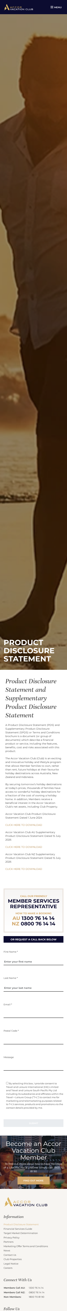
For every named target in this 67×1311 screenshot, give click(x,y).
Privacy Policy (11, 1237)
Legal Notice (11, 1263)
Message (9, 1057)
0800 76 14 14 (36, 1292)
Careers (8, 1267)
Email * (8, 1004)
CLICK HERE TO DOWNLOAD (23, 825)
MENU (58, 7)
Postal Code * (11, 1030)
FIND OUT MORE (33, 1180)
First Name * (11, 951)
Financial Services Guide (18, 1228)
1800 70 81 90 (36, 1296)
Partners (8, 1241)
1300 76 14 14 (36, 1287)
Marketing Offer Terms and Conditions (26, 1246)
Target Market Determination (21, 1232)
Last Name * (11, 977)
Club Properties (13, 1259)
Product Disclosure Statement (21, 1224)
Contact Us (10, 1254)
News (7, 1250)
